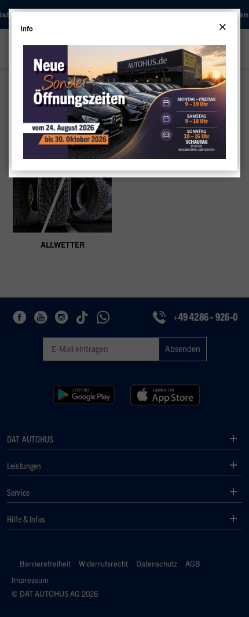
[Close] (223, 27)
